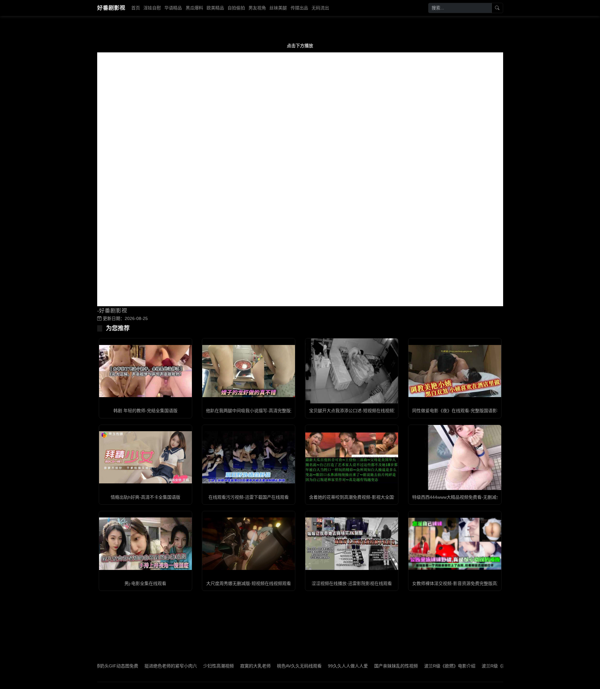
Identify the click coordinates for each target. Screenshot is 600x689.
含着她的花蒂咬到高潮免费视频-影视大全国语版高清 (360, 497)
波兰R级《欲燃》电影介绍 (428, 665)
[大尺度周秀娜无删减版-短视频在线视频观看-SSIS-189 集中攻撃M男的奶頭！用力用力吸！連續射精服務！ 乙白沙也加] (248, 543)
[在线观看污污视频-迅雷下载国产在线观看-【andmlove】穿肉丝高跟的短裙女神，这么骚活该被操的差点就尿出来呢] (248, 457)
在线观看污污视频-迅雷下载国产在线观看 (248, 497)
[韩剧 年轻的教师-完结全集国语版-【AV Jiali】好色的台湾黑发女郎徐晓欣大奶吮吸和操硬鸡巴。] (145, 371)
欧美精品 (215, 7)
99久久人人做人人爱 (327, 665)
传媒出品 (299, 7)
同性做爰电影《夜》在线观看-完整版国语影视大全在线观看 (470, 410)
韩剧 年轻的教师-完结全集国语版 (145, 410)
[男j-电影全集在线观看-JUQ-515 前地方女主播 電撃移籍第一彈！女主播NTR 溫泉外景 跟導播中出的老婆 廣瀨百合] (145, 543)
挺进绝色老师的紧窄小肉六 (149, 665)
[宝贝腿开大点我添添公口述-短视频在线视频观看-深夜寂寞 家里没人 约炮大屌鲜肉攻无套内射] (351, 371)
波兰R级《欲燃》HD (480, 665)
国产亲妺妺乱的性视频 (375, 665)
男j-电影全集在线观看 (145, 583)
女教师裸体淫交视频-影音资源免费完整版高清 (456, 583)
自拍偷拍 (236, 7)
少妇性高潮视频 (197, 665)
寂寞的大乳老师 (234, 665)
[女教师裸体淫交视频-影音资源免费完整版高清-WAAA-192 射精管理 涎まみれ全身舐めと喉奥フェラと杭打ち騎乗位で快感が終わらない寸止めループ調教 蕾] (454, 544)
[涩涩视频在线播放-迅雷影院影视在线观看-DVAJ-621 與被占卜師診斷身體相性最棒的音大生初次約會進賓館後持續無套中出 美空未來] (351, 543)
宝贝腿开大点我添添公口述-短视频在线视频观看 (355, 410)
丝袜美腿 (278, 7)
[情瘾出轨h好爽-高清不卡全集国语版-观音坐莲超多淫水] (145, 457)
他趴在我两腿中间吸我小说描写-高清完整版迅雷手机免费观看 (266, 410)
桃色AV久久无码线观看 (278, 665)
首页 (135, 7)
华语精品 (173, 7)
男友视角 (257, 7)
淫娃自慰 (152, 7)
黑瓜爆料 (194, 7)
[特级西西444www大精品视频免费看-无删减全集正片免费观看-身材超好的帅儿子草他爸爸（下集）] (454, 457)
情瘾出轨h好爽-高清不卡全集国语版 (145, 497)
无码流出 (320, 7)
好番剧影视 (111, 8)
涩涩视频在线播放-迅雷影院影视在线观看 (352, 583)
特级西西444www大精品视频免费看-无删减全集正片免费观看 (471, 497)
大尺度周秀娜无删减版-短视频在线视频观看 (248, 583)
